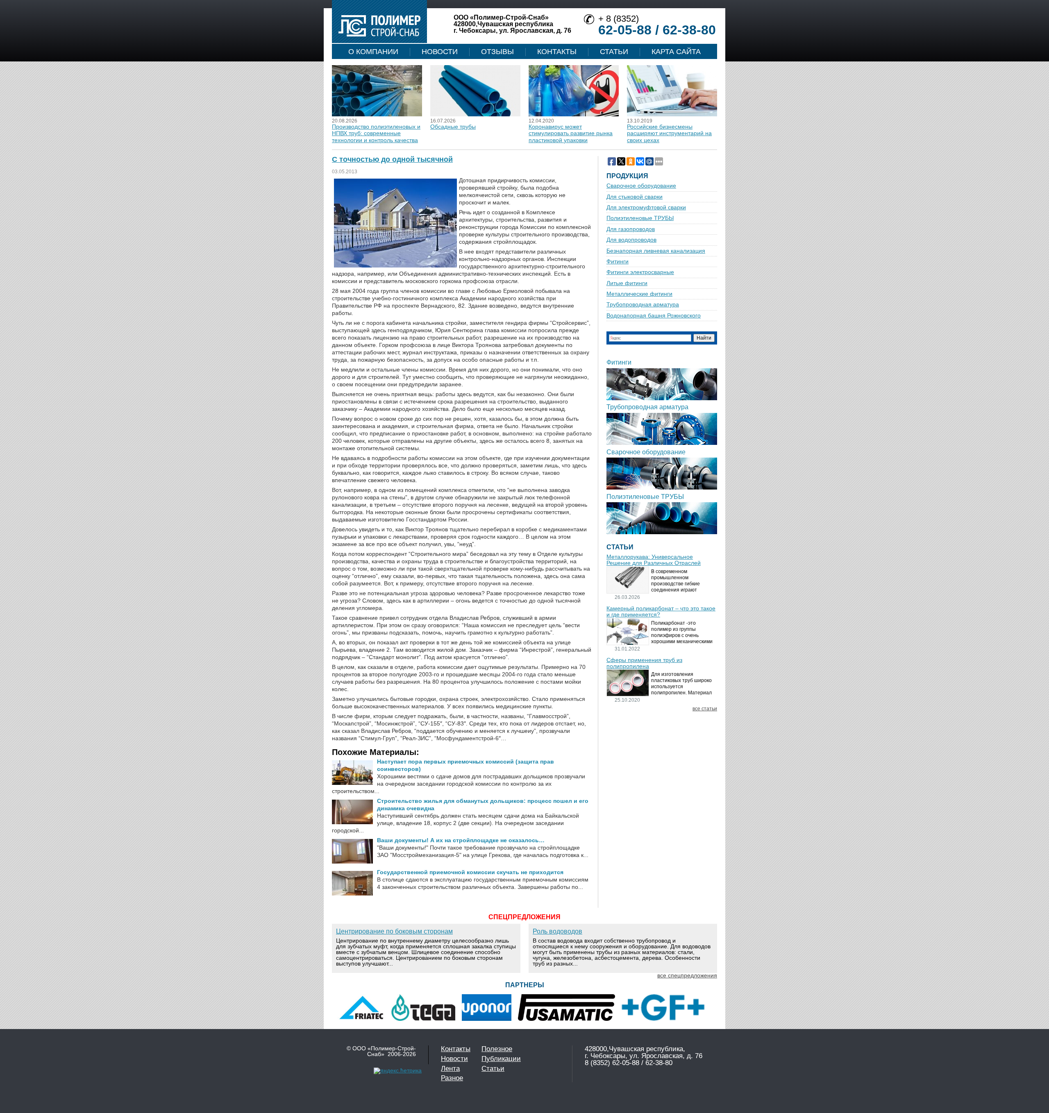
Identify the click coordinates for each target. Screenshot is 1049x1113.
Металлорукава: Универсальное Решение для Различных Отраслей (653, 560)
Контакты (557, 51)
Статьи (614, 51)
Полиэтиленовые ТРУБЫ (640, 218)
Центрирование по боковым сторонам (394, 931)
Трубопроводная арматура (642, 304)
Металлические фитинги (639, 294)
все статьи (705, 709)
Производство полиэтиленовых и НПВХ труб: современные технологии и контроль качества (376, 133)
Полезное (496, 1049)
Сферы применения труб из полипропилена (644, 663)
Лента (450, 1068)
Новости (440, 51)
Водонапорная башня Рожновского (653, 316)
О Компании (373, 51)
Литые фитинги (626, 283)
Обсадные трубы (453, 126)
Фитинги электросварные (640, 272)
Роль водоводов (557, 931)
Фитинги (617, 261)
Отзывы (497, 51)
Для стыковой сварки (634, 197)
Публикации (501, 1059)
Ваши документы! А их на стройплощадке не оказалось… (461, 840)
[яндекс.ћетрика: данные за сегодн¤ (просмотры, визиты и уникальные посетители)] (398, 1071)
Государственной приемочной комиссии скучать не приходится (470, 872)
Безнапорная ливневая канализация (655, 251)
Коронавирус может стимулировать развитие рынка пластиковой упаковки (571, 133)
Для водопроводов (631, 240)
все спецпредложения (687, 975)
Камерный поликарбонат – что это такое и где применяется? (660, 611)
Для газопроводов (630, 229)
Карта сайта (676, 51)
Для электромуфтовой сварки (646, 207)
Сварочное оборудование (641, 186)
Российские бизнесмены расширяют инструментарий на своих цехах (669, 133)
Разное (452, 1078)
